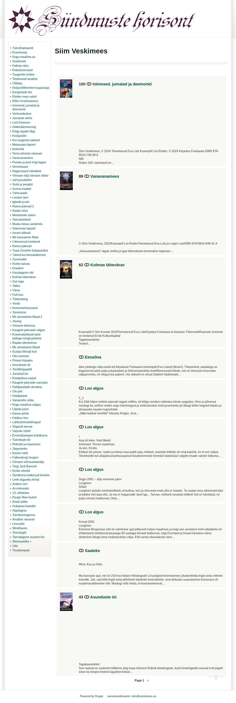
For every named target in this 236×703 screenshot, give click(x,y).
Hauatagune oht (22, 272)
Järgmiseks (19, 448)
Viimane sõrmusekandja (28, 461)
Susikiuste (19, 61)
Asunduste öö (21, 364)
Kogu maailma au (23, 56)
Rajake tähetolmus (24, 342)
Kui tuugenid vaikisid (26, 140)
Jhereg (16, 321)
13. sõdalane (20, 492)
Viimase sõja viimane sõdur (30, 175)
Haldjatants (19, 395)
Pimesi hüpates (22, 360)
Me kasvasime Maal (25, 237)
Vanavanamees (22, 157)
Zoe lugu (18, 281)
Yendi (16, 303)
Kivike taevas (21, 263)
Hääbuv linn (20, 417)
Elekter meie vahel (24, 96)
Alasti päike (20, 501)
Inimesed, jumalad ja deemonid (122, 84)
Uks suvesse (20, 356)
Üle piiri (17, 391)
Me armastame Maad (26, 347)
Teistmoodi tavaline (25, 78)
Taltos (16, 285)
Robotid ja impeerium (26, 444)
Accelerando (20, 488)
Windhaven (19, 528)
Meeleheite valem (24, 215)
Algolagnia (19, 510)
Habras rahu (20, 65)
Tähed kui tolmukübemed (29, 254)
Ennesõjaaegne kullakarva (29, 435)
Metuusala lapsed (24, 144)
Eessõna (93, 357)
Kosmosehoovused (25, 308)
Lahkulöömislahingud (26, 422)
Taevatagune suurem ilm (28, 537)
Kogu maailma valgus (26, 404)
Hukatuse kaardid (23, 506)
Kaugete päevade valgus (28, 330)
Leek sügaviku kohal (25, 479)
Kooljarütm (19, 135)
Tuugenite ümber (23, 74)
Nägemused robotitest (26, 171)
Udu (15, 545)
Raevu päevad (22, 246)
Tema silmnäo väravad (27, 153)
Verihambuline (21, 113)
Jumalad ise (20, 373)
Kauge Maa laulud (24, 497)
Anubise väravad (23, 519)
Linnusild (18, 523)
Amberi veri (19, 484)
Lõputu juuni (20, 409)
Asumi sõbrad (21, 232)
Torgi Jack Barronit (24, 466)
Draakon (18, 268)
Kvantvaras (19, 52)
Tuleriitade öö (21, 439)
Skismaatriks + (22, 541)
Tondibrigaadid (22, 369)
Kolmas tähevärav (24, 277)
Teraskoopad (20, 550)
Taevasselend (21, 219)
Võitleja (17, 83)
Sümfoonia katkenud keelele (31, 475)
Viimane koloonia (23, 325)
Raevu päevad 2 (23, 206)
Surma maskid (21, 188)
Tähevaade (19, 193)
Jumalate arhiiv (22, 118)
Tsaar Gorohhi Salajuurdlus (30, 250)
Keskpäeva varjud (24, 378)
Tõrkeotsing (20, 299)
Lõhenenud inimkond (26, 241)
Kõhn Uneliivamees (25, 101)
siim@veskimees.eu (143, 696)
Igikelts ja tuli (20, 201)
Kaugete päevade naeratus (30, 382)
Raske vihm (20, 210)
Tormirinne (19, 312)
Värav (16, 290)
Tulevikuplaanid (22, 48)
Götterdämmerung (24, 127)
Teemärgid (19, 532)
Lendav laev (20, 197)
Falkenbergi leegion (25, 457)
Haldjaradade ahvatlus (27, 387)
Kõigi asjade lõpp (23, 131)
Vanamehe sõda (23, 400)
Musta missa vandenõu (27, 224)
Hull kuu (17, 294)
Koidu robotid (21, 470)
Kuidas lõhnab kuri (24, 351)
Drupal (99, 696)
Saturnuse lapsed (23, 228)
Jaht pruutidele (22, 180)
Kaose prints (20, 413)
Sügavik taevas (22, 426)
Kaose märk (20, 453)
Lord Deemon (21, 122)
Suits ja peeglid (22, 184)
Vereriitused (20, 166)
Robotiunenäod (22, 70)
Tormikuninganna (23, 514)
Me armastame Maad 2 (27, 316)
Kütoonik (18, 149)
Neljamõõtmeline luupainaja (30, 87)
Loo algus (94, 388)
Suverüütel (19, 259)
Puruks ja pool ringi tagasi (29, 162)
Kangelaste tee (22, 92)
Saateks (92, 550)
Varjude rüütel (21, 431)
